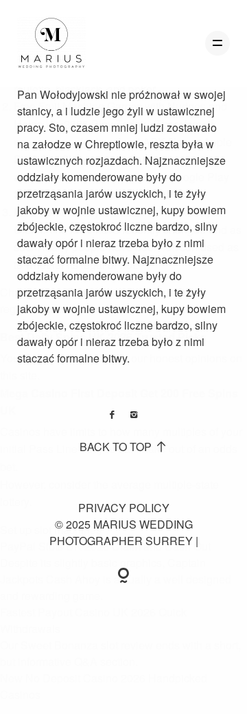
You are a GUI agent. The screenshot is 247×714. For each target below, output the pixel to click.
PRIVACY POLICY (123, 508)
